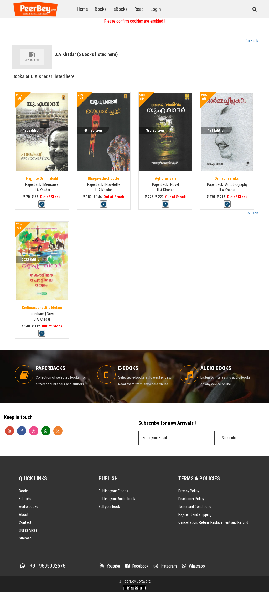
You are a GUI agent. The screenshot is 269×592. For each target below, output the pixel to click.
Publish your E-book (113, 490)
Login (156, 9)
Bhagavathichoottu (103, 178)
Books (101, 9)
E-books (25, 498)
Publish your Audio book (117, 498)
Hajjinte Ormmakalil (42, 178)
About (23, 514)
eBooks (120, 9)
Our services (28, 530)
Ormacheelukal (227, 178)
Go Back (252, 40)
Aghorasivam (165, 178)
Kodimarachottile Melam (42, 307)
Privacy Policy (188, 490)
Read (139, 9)
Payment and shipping (194, 514)
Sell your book (109, 506)
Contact (25, 522)
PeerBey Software (136, 581)
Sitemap (25, 538)
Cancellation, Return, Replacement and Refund (213, 522)
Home (82, 9)
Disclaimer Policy (191, 498)
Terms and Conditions (194, 506)
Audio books (28, 506)
